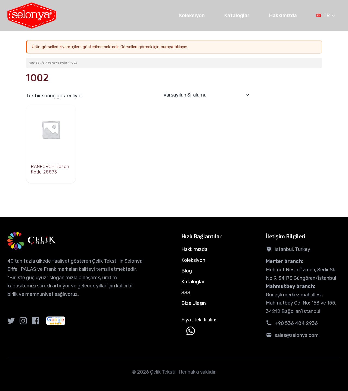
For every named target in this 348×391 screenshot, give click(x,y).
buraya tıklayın (174, 46)
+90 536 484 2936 (296, 323)
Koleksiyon (192, 15)
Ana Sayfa (37, 62)
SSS (185, 293)
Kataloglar (237, 15)
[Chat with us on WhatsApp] (190, 331)
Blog (186, 271)
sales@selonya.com (297, 335)
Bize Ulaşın (193, 303)
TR (326, 15)
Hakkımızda (283, 15)
